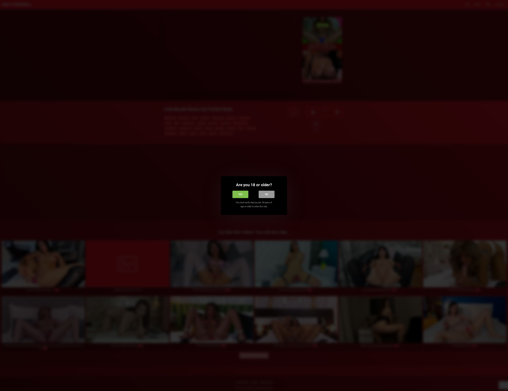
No (266, 194)
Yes (240, 194)
